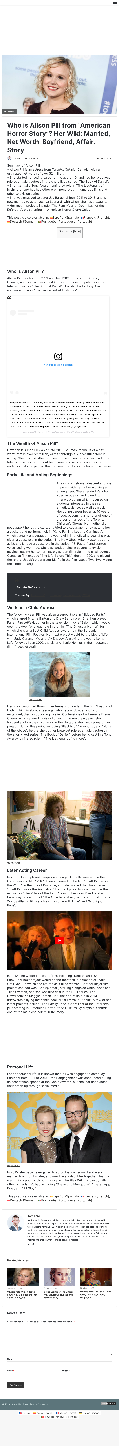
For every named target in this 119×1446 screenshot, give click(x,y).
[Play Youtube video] (59, 942)
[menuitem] (64, 219)
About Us (16, 1406)
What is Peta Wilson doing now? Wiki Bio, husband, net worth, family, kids (22, 1296)
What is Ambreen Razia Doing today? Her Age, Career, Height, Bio (95, 1296)
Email (10, 1372)
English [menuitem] (26, 1414)
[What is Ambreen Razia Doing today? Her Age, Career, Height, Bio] (96, 1278)
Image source (35, 701)
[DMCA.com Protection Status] (109, 1406)
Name (11, 1360)
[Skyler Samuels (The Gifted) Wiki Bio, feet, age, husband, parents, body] (59, 1279)
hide (77, 232)
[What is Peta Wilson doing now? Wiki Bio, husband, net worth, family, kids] (23, 1279)
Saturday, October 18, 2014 (70, 597)
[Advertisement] (59, 31)
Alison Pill (42, 433)
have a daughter (71, 1178)
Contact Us (42, 1406)
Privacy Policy (29, 1406)
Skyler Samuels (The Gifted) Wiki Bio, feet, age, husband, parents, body (58, 1296)
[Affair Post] (17, 3)
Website (66, 1372)
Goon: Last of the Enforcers (88, 1005)
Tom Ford (17, 160)
